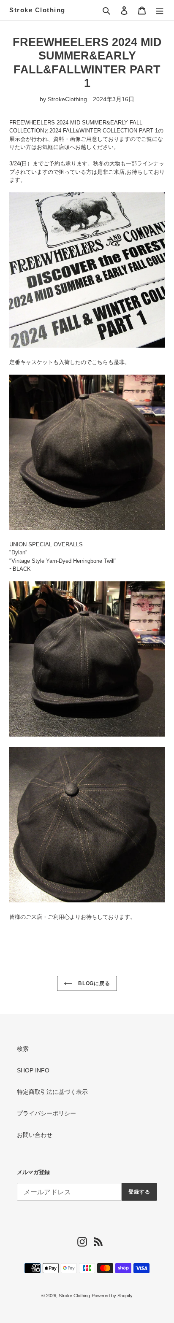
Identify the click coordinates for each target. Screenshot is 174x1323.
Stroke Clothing (37, 10)
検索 (23, 1048)
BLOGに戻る (93, 983)
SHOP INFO (33, 1070)
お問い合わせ (34, 1134)
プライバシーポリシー (46, 1113)
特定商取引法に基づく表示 (52, 1091)
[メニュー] (160, 10)
